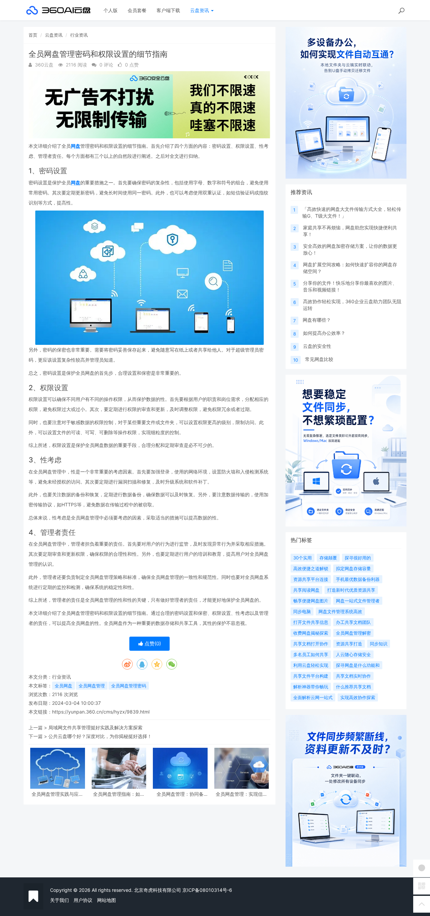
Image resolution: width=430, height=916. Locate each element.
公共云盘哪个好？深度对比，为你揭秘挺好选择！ (100, 736)
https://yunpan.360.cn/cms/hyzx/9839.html (100, 712)
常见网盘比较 (319, 359)
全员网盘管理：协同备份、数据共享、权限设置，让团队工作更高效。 (180, 793)
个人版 (110, 10)
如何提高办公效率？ (324, 333)
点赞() (152, 643)
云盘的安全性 (317, 346)
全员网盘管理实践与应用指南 (57, 793)
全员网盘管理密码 (128, 685)
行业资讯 (79, 35)
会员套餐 (137, 10)
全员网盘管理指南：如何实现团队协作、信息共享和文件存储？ (119, 793)
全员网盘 (63, 685)
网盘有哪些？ (317, 320)
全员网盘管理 (92, 685)
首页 (33, 35)
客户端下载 (168, 10)
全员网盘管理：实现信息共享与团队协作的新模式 (241, 793)
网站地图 (106, 900)
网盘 (75, 146)
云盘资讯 (200, 10)
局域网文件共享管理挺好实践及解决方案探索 (95, 727)
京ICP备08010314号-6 (207, 890)
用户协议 (83, 900)
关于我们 (59, 900)
